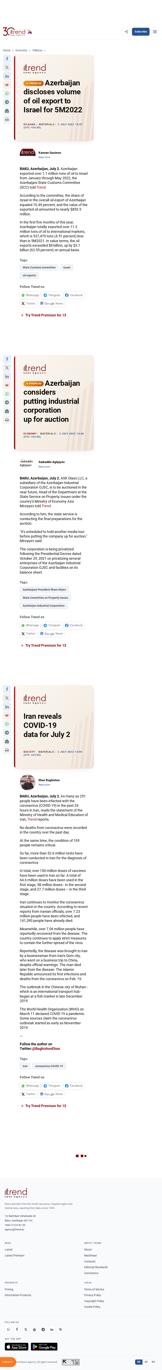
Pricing (9, 1289)
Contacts (89, 1261)
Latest (9, 1249)
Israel (66, 267)
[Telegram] (43, 1329)
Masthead (90, 1255)
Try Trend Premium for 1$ (45, 315)
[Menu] (155, 32)
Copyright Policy (94, 1301)
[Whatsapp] (8, 1329)
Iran (25, 1066)
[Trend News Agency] (16, 1193)
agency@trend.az (14, 1229)
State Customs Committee (39, 267)
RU (153, 1361)
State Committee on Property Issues (45, 597)
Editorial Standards (96, 1267)
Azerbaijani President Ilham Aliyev (44, 589)
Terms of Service (94, 1289)
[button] (7, 59)
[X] (25, 1329)
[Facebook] (17, 1329)
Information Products (18, 1295)
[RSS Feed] (60, 1329)
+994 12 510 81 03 (15, 1225)
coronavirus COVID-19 (49, 1066)
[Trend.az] (17, 31)
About (88, 1249)
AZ (146, 1361)
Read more (44, 157)
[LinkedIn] (51, 1329)
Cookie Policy (92, 1306)
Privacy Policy (92, 1295)
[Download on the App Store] (16, 1347)
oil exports (29, 275)
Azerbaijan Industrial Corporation (44, 605)
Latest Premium (14, 1255)
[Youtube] (34, 1329)
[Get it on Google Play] (44, 1347)
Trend (41, 187)
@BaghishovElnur (46, 1048)
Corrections (91, 1273)
